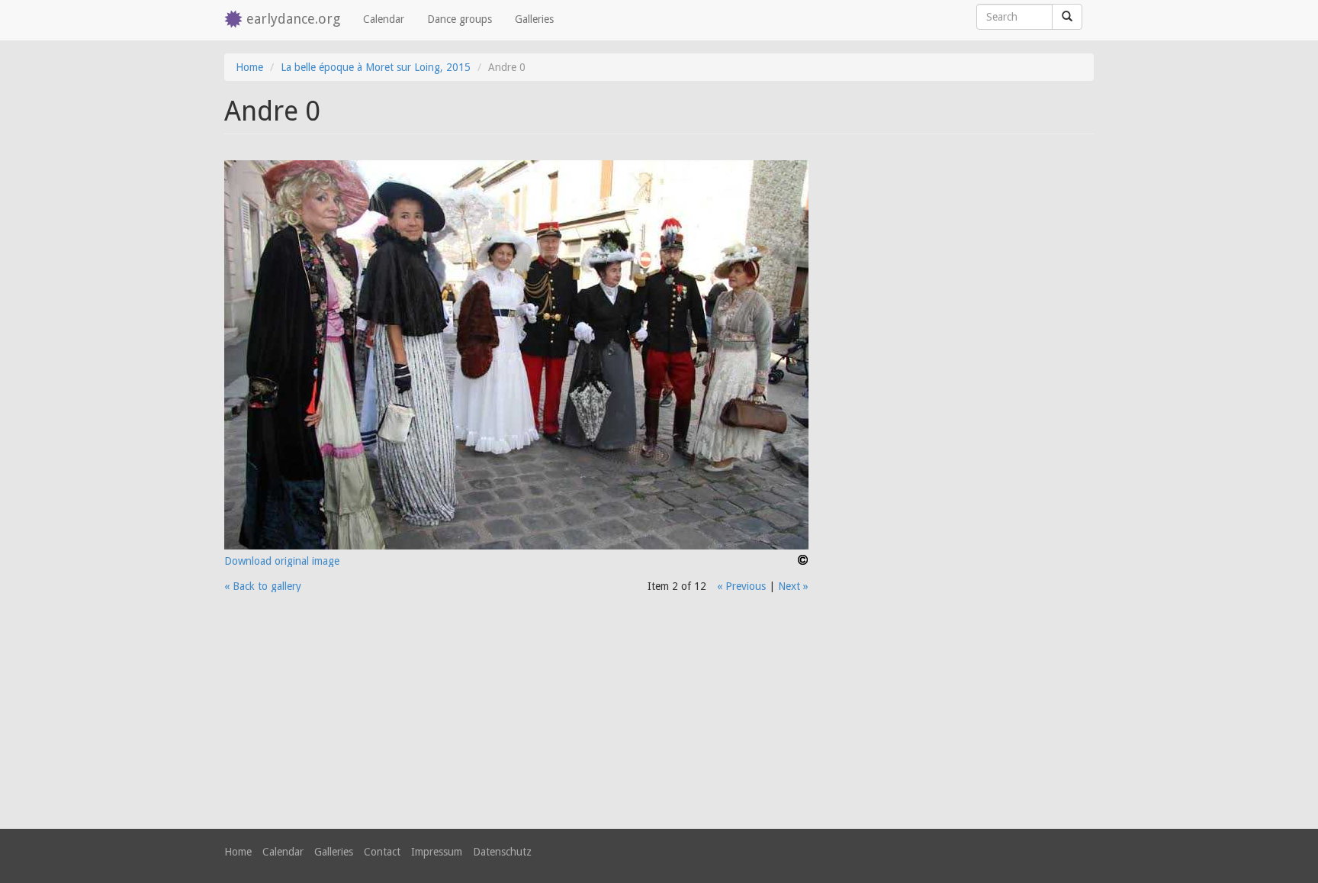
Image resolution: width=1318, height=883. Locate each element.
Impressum (436, 852)
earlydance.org (293, 19)
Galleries (534, 19)
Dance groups (459, 19)
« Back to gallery (262, 586)
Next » (793, 586)
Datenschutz (502, 852)
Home (249, 67)
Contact (382, 852)
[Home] (235, 20)
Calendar (383, 19)
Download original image (281, 561)
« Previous (741, 586)
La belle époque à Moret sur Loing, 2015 (376, 67)
